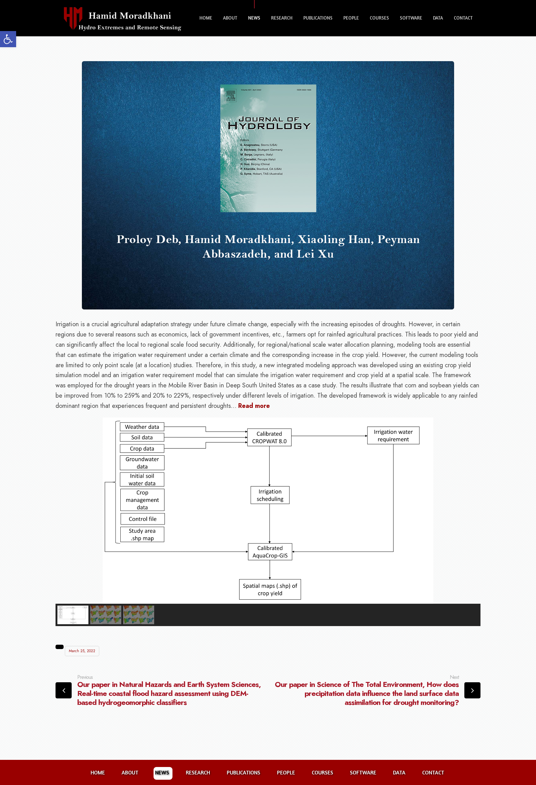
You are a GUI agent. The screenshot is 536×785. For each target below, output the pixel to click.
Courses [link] (379, 18)
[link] (8, 39)
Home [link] (205, 18)
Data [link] (438, 18)
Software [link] (411, 18)
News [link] (254, 18)
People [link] (351, 18)
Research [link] (282, 18)
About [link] (230, 18)
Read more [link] (254, 405)
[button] (72, 615)
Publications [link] (318, 18)
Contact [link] (463, 18)
